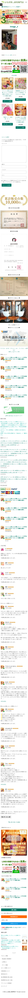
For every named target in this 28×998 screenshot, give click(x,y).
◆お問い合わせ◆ (6, 817)
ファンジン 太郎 (8, 55)
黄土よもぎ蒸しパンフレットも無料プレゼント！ (12, 421)
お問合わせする (14, 923)
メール (4, 169)
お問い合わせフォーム (5, 460)
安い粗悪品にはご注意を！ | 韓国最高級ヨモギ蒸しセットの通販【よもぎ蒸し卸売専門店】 (13, 479)
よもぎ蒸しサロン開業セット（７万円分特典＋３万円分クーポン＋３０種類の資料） (20, 119)
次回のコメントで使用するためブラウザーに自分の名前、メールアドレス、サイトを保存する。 (14, 181)
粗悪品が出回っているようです (13, 927)
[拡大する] (26, 211)
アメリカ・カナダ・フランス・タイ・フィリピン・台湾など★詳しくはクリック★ (14, 350)
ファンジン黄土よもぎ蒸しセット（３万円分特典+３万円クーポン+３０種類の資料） (7, 93)
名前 (3, 164)
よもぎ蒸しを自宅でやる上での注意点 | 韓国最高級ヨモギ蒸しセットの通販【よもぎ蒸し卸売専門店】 (13, 443)
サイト (3, 175)
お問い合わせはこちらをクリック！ (14, 415)
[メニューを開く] (26, 2)
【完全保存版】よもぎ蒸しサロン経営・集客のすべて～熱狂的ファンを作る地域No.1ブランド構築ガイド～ (11, 942)
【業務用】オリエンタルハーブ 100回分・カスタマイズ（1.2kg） (20, 92)
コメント (4, 143)
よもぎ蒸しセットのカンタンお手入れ (9, 441)
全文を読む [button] (3, 701)
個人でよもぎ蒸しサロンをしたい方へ (9, 449)
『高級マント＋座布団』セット (7, 118)
